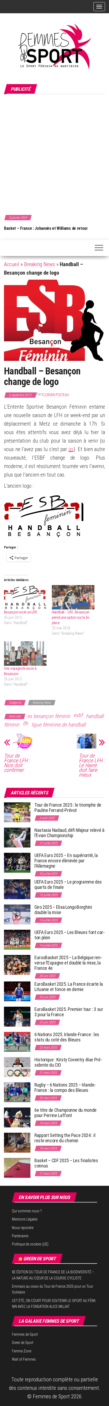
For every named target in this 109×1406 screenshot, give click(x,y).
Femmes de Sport (25, 1334)
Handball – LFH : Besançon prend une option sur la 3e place (70, 617)
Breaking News (39, 264)
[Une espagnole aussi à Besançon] (25, 653)
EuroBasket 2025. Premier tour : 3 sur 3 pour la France (68, 1011)
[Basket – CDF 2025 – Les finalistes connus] (17, 1167)
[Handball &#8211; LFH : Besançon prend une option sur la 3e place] (73, 597)
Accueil (11, 264)
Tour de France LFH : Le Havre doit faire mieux (92, 765)
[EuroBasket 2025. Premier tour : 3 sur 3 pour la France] (17, 1016)
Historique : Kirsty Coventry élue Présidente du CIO (68, 1062)
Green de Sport (39, 1258)
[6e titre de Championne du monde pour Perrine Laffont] (17, 1117)
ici (71, 449)
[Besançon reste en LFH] (25, 597)
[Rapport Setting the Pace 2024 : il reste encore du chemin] (17, 1142)
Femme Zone (21, 1351)
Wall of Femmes (24, 1359)
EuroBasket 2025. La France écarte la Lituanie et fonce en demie (68, 986)
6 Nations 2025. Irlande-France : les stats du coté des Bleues (66, 1037)
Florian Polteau (55, 395)
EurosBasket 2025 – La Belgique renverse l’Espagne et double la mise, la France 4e (68, 963)
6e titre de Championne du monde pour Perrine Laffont (65, 1112)
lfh (25, 723)
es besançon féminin (48, 716)
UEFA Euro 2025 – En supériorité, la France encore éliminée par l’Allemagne (66, 861)
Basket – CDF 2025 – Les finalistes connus (66, 1163)
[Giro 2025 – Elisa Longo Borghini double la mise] (17, 914)
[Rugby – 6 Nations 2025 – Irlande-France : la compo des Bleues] (17, 1091)
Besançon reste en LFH (20, 612)
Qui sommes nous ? (27, 1211)
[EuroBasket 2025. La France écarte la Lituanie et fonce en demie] (17, 991)
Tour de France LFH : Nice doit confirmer (17, 762)
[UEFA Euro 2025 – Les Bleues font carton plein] (17, 939)
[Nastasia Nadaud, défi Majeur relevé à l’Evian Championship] (17, 837)
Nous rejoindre (22, 1228)
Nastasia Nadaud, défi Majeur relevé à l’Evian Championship (69, 832)
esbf (78, 715)
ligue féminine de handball (58, 724)
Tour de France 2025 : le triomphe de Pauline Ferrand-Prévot (67, 807)
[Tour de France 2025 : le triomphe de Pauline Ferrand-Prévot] (17, 812)
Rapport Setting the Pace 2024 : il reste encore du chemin (65, 1137)
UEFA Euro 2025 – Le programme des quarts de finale (68, 884)
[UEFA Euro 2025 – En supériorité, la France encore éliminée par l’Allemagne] (17, 862)
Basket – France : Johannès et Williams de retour (46, 228)
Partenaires (20, 1236)
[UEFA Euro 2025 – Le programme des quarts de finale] (17, 889)
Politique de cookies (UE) (30, 1244)
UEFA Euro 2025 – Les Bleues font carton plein (69, 934)
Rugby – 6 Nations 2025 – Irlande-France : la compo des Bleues (65, 1087)
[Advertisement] (54, 153)
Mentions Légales (25, 1219)
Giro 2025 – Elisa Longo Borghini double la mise (63, 909)
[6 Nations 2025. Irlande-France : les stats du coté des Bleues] (17, 1041)
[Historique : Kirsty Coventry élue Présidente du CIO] (17, 1066)
